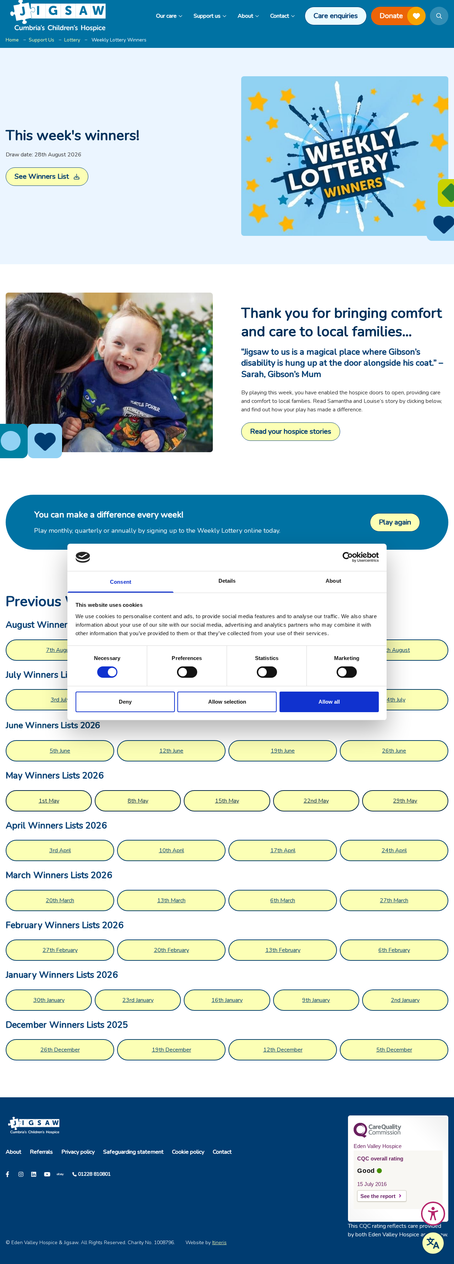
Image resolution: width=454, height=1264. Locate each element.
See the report (377, 1196)
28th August (394, 650)
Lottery (72, 40)
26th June (394, 751)
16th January (227, 1000)
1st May (49, 801)
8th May (138, 801)
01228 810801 (94, 1174)
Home (12, 40)
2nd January (405, 1000)
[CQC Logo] (377, 1136)
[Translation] (433, 1243)
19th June (283, 751)
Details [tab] (227, 581)
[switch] (187, 672)
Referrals (41, 1152)
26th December (60, 1050)
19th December (171, 1050)
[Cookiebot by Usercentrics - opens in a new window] (348, 557)
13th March (171, 900)
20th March (60, 900)
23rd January (138, 1000)
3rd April (60, 850)
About (245, 16)
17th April (282, 850)
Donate (391, 16)
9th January (316, 1000)
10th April (171, 850)
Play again (395, 522)
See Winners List (42, 176)
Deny (125, 702)
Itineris (219, 1242)
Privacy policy (78, 1152)
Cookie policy (188, 1152)
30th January (49, 1000)
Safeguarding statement (133, 1152)
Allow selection (227, 702)
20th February (171, 950)
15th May (227, 801)
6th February (394, 950)
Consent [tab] (120, 582)
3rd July (60, 700)
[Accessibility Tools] (433, 1214)
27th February (60, 950)
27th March (394, 900)
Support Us (41, 40)
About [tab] (333, 581)
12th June (171, 751)
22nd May (316, 801)
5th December (394, 1050)
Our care (166, 16)
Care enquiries (336, 16)
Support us (207, 16)
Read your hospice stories (290, 431)
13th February (282, 950)
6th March (282, 900)
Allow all (329, 702)
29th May (405, 801)
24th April (394, 850)
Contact (279, 16)
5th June (60, 751)
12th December (283, 1050)
